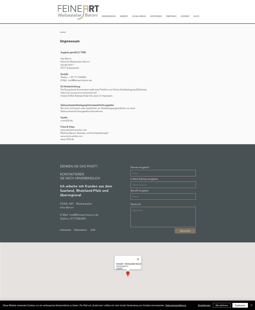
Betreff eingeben (139, 190)
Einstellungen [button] (204, 305)
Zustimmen (240, 305)
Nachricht (135, 204)
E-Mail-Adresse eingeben (144, 179)
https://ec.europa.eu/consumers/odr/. (79, 92)
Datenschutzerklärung (176, 305)
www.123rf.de (67, 139)
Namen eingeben (139, 167)
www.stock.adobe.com (72, 136)
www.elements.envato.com (74, 129)
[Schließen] (251, 305)
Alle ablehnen (221, 305)
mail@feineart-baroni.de (80, 80)
